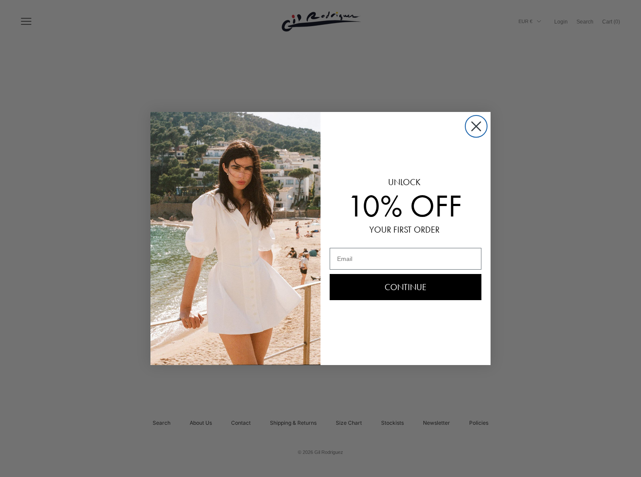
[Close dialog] (476, 126)
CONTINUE (405, 287)
